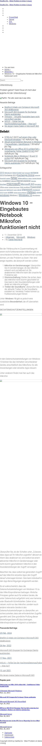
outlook (6, 187)
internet (13, 181)
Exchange (27, 173)
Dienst (14, 173)
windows (4, 195)
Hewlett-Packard (36, 178)
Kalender (33, 181)
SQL (10, 21)
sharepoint (27, 189)
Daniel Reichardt (15, 239)
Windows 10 (25, 195)
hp (1, 181)
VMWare (7, 30)
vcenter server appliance (20, 192)
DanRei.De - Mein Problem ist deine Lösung (16, 1)
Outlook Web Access (14, 187)
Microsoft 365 (27, 184)
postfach (27, 187)
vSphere (39, 192)
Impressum (8, 735)
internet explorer (23, 181)
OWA (21, 187)
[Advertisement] (21, 50)
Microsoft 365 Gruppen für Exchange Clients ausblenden (20, 113)
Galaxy (30, 178)
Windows (12, 24)
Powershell (35, 187)
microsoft (13, 184)
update (10, 192)
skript (5, 192)
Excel (23, 173)
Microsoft (8, 15)
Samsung (8, 28)
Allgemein (8, 9)
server (19, 190)
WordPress (8, 32)
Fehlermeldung (23, 178)
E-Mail (19, 173)
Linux (6, 13)
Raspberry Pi (9, 26)
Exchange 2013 (10, 175)
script (15, 190)
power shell (3, 190)
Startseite (8, 733)
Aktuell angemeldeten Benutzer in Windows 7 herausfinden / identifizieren (23, 143)
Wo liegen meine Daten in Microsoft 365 (21, 126)
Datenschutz (9, 737)
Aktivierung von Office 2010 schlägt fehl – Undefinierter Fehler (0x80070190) (22, 150)
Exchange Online (25, 175)
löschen (3, 184)
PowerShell (13, 17)
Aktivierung (8, 173)
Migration (38, 184)
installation (6, 181)
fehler (14, 178)
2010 (2, 173)
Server (11, 19)
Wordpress (36, 195)
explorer (8, 178)
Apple (6, 11)
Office (2, 187)
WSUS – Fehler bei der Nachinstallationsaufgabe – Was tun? (20, 122)
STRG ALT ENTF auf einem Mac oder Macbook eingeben (20, 138)
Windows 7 (14, 195)
